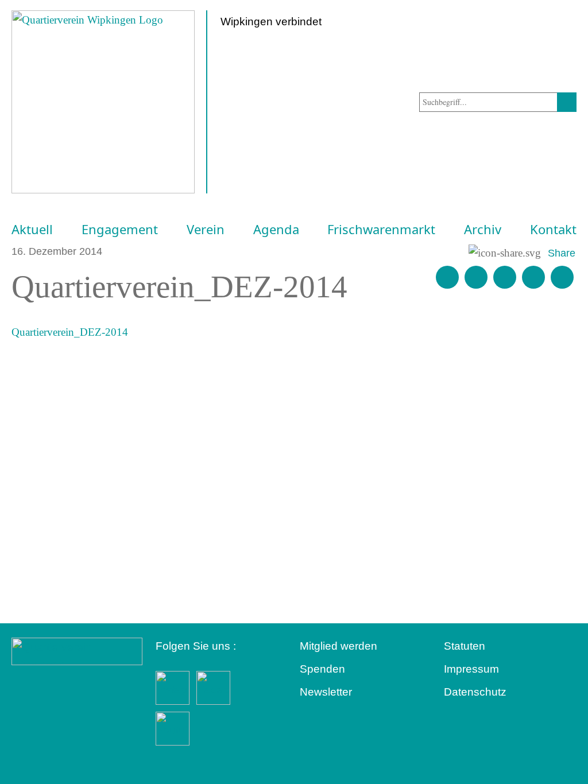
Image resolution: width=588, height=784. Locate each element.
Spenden (322, 669)
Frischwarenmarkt (381, 230)
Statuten (464, 646)
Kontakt (553, 230)
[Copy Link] (562, 277)
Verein (206, 230)
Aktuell (32, 230)
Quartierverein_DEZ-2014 (69, 332)
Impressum (471, 669)
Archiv (482, 230)
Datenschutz (475, 692)
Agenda (276, 230)
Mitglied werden (338, 646)
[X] (504, 277)
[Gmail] (447, 277)
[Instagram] (533, 277)
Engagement (120, 230)
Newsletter (326, 692)
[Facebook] (476, 277)
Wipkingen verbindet (271, 21)
